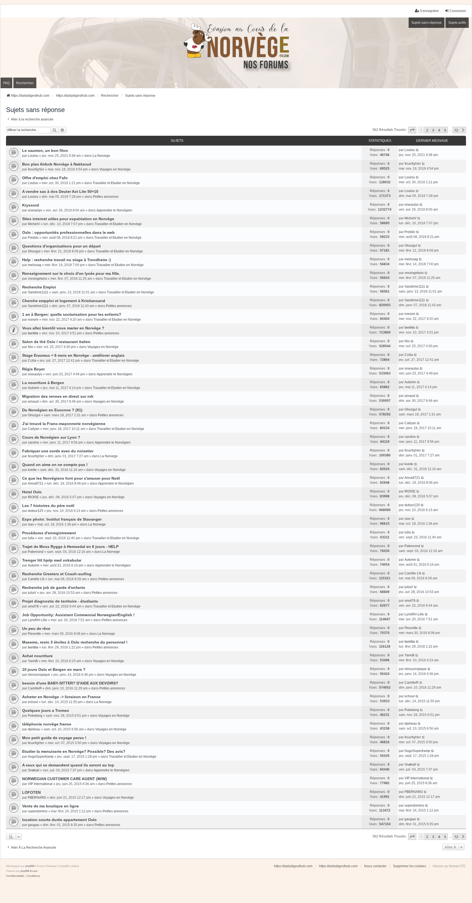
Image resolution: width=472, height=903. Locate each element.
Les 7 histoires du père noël (48, 505)
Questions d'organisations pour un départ (61, 246)
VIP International (40, 784)
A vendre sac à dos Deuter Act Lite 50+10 (60, 191)
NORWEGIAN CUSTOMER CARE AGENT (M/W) (64, 779)
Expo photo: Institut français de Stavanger (62, 519)
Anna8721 (35, 483)
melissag (34, 265)
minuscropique (39, 675)
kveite (32, 470)
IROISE (33, 497)
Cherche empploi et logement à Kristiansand (63, 301)
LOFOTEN (31, 792)
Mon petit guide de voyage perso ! (54, 738)
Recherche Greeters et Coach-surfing (57, 574)
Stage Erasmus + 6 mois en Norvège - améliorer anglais (73, 355)
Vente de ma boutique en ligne (50, 806)
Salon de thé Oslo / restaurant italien (56, 342)
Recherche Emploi (39, 287)
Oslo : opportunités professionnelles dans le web (68, 232)
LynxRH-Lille (37, 620)
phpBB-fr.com (28, 870)
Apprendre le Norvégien (114, 210)
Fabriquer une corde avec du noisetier (57, 451)
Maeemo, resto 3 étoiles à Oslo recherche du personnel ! (75, 642)
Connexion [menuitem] (458, 11)
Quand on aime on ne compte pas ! (55, 464)
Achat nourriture (37, 656)
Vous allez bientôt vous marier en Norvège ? (63, 328)
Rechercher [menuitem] (25, 83)
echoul (33, 702)
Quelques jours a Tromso (45, 710)
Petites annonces (106, 197)
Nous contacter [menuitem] (375, 866)
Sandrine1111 (38, 292)
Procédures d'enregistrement (49, 533)
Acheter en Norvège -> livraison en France (61, 697)
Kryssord (30, 205)
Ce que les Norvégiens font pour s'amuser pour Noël (71, 478)
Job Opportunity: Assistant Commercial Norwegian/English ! (78, 615)
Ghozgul (34, 251)
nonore (33, 319)
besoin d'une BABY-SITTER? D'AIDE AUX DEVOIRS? (70, 683)
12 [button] (456, 130)
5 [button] (445, 130)
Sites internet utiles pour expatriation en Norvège (68, 219)
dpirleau (34, 729)
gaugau (33, 825)
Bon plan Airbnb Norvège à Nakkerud (56, 164)
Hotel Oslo (32, 492)
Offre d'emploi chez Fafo (45, 178)
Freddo (33, 238)
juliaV (32, 593)
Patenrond (35, 552)
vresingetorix (37, 279)
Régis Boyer (33, 369)
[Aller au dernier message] (417, 149)
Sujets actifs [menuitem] (457, 23)
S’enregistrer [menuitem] (429, 11)
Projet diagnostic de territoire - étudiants (60, 601)
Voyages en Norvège (115, 169)
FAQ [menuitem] (6, 83)
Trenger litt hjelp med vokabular (51, 560)
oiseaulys (35, 210)
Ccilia (32, 360)
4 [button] (439, 130)
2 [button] (427, 130)
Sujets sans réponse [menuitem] (426, 23)
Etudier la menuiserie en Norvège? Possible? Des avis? (73, 751)
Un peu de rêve (36, 628)
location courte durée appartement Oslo (59, 820)
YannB (33, 661)
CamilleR (35, 688)
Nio (30, 347)
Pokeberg (35, 716)
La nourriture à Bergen (43, 382)
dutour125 (35, 511)
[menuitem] (15, 876)
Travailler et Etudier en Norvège (116, 183)
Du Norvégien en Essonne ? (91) (52, 410)
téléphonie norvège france (46, 724)
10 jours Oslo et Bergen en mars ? (53, 669)
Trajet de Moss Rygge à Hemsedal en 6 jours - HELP (70, 546)
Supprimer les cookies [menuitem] (409, 866)
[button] (412, 130)
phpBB (29, 865)
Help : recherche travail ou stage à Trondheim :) (66, 260)
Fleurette (34, 634)
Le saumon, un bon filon (45, 150)
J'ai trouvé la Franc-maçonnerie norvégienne (63, 423)
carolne (33, 442)
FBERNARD (37, 797)
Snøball (33, 770)
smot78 (33, 606)
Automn (33, 388)
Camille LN (36, 579)
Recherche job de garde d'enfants (53, 587)
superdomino (38, 811)
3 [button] (433, 130)
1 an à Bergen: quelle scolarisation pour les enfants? (71, 314)
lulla (31, 538)
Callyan (33, 429)
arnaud (33, 401)
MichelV (34, 224)
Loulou (33, 156)
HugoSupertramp (41, 757)
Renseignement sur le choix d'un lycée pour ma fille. (71, 273)
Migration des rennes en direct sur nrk (57, 396)
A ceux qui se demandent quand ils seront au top (68, 765)
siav (31, 524)
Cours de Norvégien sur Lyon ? (51, 437)
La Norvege (101, 156)
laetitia (33, 333)
